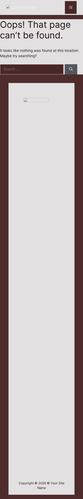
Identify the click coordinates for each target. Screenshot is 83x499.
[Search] (71, 69)
